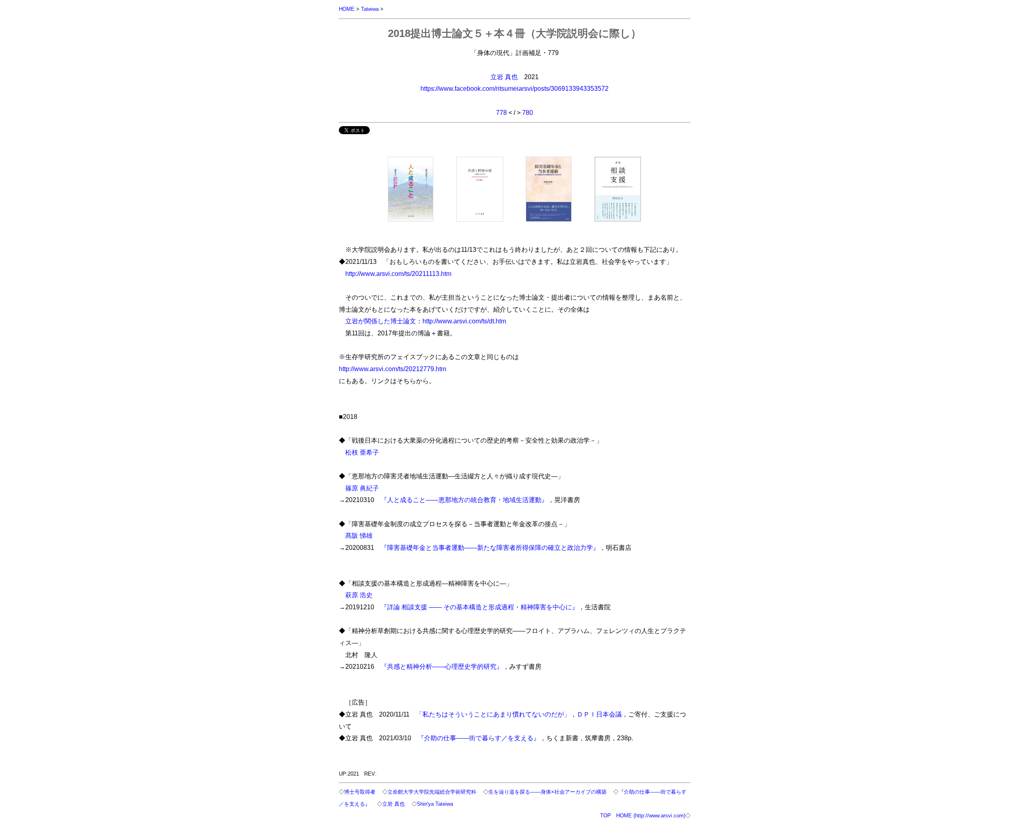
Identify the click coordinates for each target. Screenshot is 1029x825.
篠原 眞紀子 (362, 488)
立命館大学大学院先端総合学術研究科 (431, 792)
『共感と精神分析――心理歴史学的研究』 (442, 666)
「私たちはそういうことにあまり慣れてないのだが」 (493, 714)
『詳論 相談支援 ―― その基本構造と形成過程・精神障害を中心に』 (479, 607)
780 (527, 112)
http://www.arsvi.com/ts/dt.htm (464, 321)
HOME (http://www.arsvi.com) (650, 816)
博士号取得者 (359, 792)
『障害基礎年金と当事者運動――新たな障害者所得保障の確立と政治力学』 (490, 547)
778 (501, 112)
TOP (605, 816)
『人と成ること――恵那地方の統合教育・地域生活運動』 (464, 499)
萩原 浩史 (359, 594)
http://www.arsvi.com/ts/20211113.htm (398, 273)
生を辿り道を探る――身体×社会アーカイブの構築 (547, 792)
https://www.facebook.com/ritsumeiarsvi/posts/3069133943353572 (514, 88)
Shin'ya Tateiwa (435, 804)
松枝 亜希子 (362, 452)
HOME (347, 9)
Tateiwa (370, 9)
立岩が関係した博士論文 (380, 321)
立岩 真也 (504, 76)
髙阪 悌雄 (359, 535)
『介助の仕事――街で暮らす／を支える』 (479, 737)
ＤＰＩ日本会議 (599, 714)
